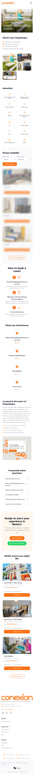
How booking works (6, 748)
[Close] (24, 442)
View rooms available (17, 257)
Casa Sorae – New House (13, 619)
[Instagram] (2, 712)
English (19, 768)
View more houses (17, 676)
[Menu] (31, 2)
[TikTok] (6, 712)
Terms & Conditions (12, 772)
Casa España (8, 656)
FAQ (2, 745)
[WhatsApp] (10, 712)
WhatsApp (4, 743)
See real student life (6, 709)
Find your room (17, 538)
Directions (12, 450)
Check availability (10, 164)
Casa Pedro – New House (13, 583)
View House (17, 595)
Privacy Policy (23, 772)
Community (4, 732)
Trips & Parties (5, 730)
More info (17, 343)
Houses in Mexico (6, 721)
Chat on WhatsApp (18, 543)
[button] (6, 445)
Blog (2, 734)
